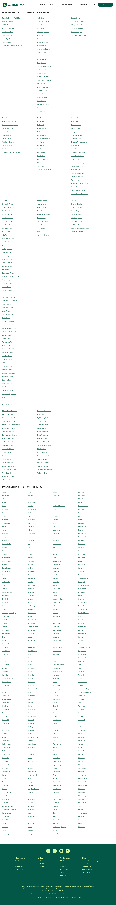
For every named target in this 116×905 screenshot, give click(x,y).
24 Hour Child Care (8, 414)
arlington (5, 537)
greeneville (31, 644)
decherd (5, 830)
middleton (56, 589)
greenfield (31, 647)
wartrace (81, 761)
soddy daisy (82, 602)
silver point (82, 589)
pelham (55, 754)
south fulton (82, 609)
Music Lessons (41, 73)
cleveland (5, 730)
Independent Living (77, 163)
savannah (81, 558)
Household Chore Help (44, 442)
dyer (29, 516)
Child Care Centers (9, 411)
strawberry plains (84, 647)
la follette (31, 799)
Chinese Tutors (7, 259)
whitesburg (82, 796)
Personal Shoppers (43, 463)
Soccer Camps (41, 94)
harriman (31, 661)
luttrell (55, 520)
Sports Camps (41, 101)
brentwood (6, 633)
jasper (30, 758)
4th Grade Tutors (7, 214)
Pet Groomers (41, 163)
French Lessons (42, 56)
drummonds (32, 509)
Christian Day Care (77, 204)
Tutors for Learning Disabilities (12, 45)
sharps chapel (83, 578)
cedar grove (6, 682)
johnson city (32, 771)
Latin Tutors (6, 311)
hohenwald (31, 709)
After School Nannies (9, 121)
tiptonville (81, 699)
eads (29, 523)
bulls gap (5, 654)
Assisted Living (76, 128)
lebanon (30, 820)
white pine (81, 789)
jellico (30, 765)
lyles (54, 526)
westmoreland (83, 778)
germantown (32, 613)
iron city (30, 740)
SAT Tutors (5, 363)
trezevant (81, 720)
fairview (30, 564)
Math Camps (6, 452)
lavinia (30, 813)
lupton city (56, 516)
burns (4, 658)
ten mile (81, 685)
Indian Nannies (7, 132)
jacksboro (31, 747)
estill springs (32, 551)
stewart (81, 644)
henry (30, 692)
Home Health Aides (77, 156)
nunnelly (56, 696)
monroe (55, 613)
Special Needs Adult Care (79, 194)
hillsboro (31, 702)
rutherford (82, 537)
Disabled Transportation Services (82, 142)
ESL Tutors (5, 269)
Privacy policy (19, 869)
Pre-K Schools (6, 473)
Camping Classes (42, 42)
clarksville (5, 727)
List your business (87, 864)
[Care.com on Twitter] (55, 851)
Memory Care (75, 170)
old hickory (57, 720)
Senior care (63, 875)
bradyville (5, 630)
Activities (40, 18)
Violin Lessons (7, 397)
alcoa (4, 506)
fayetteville (31, 571)
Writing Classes (42, 111)
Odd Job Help (41, 449)
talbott (80, 668)
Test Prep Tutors (7, 390)
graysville (31, 633)
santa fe (81, 547)
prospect (56, 803)
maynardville (57, 561)
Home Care (74, 149)
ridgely (80, 499)
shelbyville (81, 582)
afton (4, 499)
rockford (81, 516)
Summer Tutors (7, 380)
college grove (7, 744)
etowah (30, 558)
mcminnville (57, 575)
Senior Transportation (78, 190)
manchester (57, 544)
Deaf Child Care (7, 35)
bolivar (4, 623)
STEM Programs (42, 90)
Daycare (74, 201)
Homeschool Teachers (9, 301)
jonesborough (32, 775)
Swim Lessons (7, 383)
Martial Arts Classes (43, 70)
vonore (80, 747)
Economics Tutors (8, 273)
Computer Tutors (7, 266)
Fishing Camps (41, 52)
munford (56, 654)
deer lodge (6, 834)
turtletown (82, 730)
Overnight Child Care (9, 466)
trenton (80, 716)
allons (4, 516)
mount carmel (57, 640)
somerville (81, 606)
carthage (5, 671)
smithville (81, 592)
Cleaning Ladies (42, 204)
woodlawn (81, 827)
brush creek (6, 651)
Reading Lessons (42, 87)
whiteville (81, 799)
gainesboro (31, 595)
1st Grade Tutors (7, 204)
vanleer (80, 744)
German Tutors (7, 294)
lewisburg (31, 830)
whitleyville (82, 803)
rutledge (81, 540)
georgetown (32, 609)
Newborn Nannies (8, 142)
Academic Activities (43, 21)
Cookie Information (76, 897)
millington (56, 602)
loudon (55, 509)
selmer (80, 561)
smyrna (80, 595)
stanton (81, 640)
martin (55, 547)
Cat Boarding (41, 125)
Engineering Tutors (8, 280)
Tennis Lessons (7, 387)
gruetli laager (32, 651)
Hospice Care (75, 159)
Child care (63, 866)
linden (55, 499)
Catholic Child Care (8, 428)
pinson (55, 775)
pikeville (55, 768)
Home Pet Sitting (42, 159)
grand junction (33, 627)
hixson (30, 706)
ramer (55, 816)
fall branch (31, 568)
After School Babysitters (79, 21)
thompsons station (84, 692)
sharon (80, 575)
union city (81, 737)
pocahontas (57, 789)
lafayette (31, 806)
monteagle (56, 616)
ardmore (5, 533)
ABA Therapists (7, 21)
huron (30, 734)
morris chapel (57, 623)
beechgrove (6, 575)
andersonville (6, 523)
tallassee (81, 671)
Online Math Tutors (8, 325)
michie (55, 585)
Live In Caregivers (77, 166)
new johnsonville (59, 665)
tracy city (81, 709)
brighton (5, 637)
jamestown (31, 754)
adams (4, 492)
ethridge (30, 554)
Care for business (87, 866)
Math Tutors (6, 318)
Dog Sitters (40, 149)
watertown (82, 768)
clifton (4, 734)
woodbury (81, 823)
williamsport (82, 813)
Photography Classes (44, 80)
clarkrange (6, 723)
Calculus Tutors (7, 252)
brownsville (6, 644)
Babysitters (75, 18)
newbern (56, 675)
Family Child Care (8, 438)
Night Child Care (7, 463)
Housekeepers (42, 201)
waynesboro (82, 775)
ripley (80, 502)
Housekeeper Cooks (43, 214)
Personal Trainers (42, 466)
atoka (4, 551)
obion (55, 713)
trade (80, 713)
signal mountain (83, 585)
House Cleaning (42, 207)
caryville (5, 675)
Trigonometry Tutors (9, 394)
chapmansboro (7, 699)
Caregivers (74, 132)
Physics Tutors (7, 338)
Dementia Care (76, 138)
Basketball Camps (43, 39)
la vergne (31, 803)
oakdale (55, 702)
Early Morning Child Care (10, 435)
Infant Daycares (76, 218)
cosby (4, 778)
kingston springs (33, 789)
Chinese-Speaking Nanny (10, 125)
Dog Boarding (41, 135)
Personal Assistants (43, 456)
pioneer (55, 778)
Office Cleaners (42, 452)
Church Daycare (76, 207)
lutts (54, 523)
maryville (56, 551)
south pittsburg (83, 613)
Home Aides (75, 145)
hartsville (31, 675)
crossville (5, 799)
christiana (5, 713)
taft (79, 665)
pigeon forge (57, 765)
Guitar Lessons (41, 59)
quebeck (56, 813)
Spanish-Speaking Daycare (80, 228)
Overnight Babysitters (78, 35)
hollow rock (32, 716)
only (54, 734)
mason (55, 558)
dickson (30, 495)
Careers (17, 864)
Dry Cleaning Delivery (44, 418)
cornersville (6, 771)
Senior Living (75, 187)
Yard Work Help (42, 473)
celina (4, 689)
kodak (30, 796)
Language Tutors (7, 307)
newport (56, 678)
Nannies (5, 118)
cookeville (5, 761)
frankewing (31, 578)
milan (55, 595)
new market (57, 668)
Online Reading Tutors (9, 328)
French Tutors (6, 287)
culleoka (5, 803)
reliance (56, 830)
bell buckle (6, 582)
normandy (56, 689)
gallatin (30, 599)
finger (30, 575)
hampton (31, 658)
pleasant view (57, 785)
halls (29, 654)
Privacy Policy (48, 897)
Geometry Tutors (7, 290)
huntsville (31, 730)
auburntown (6, 558)
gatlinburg (31, 606)
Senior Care (75, 118)
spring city (82, 627)
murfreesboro (57, 658)
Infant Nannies (7, 135)
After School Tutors (8, 238)
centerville (5, 692)
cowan (4, 789)
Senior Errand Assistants (45, 469)
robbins (81, 509)
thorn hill (81, 696)
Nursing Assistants (77, 173)
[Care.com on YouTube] (61, 851)
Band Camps (41, 35)
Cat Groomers (41, 128)
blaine (4, 609)
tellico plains (82, 682)
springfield (82, 633)
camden (5, 668)
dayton (4, 823)
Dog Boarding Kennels (44, 138)
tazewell (81, 675)
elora (29, 537)
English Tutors (7, 283)
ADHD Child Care (8, 25)
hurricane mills (33, 737)
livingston (56, 502)
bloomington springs (9, 613)
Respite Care (75, 180)
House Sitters (41, 211)
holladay (30, 713)
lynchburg (56, 530)
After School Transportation (11, 425)
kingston (30, 785)
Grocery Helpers (42, 428)
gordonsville (32, 623)
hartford (30, 671)
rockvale (81, 520)
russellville (82, 533)
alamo (4, 502)
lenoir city (31, 823)
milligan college (58, 599)
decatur (5, 827)
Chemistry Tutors (8, 256)
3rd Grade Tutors (8, 211)
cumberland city (7, 806)
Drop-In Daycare (76, 211)
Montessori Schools (8, 456)
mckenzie (56, 571)
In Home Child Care (8, 442)
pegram (55, 751)
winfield (81, 820)
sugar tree (82, 651)
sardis (80, 551)
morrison (56, 627)
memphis (56, 582)
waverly (81, 771)
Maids (39, 231)
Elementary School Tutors (10, 276)
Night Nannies (7, 145)
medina (55, 578)
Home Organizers (42, 431)
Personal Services (44, 411)
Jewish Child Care (8, 449)
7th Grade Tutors (7, 225)
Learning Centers (8, 314)
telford (80, 678)
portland (56, 792)
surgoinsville (82, 658)
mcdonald (56, 564)
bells (3, 585)
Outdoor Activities (43, 77)
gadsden (31, 592)
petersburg (56, 758)
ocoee (55, 716)
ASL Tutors (5, 235)
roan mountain (83, 506)
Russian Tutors (7, 359)
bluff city (5, 620)
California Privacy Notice (62, 897)
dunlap (30, 513)
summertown (82, 654)
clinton (4, 737)
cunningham (6, 813)
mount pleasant (58, 647)
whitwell (81, 806)
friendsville (31, 589)
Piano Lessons (41, 83)
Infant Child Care (7, 445)
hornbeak (31, 720)
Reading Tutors (7, 356)
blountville (5, 616)
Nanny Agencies (7, 459)
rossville (81, 530)
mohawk (56, 609)
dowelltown (32, 502)
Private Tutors (6, 345)
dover (30, 499)
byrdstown (5, 665)
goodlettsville (32, 620)
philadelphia (57, 761)
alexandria (5, 509)
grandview (31, 630)
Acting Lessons (42, 25)
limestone (56, 495)
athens (4, 547)
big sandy (5, 602)
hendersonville (33, 689)
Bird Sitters (40, 121)
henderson (31, 685)
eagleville (31, 526)
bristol (4, 640)
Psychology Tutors (8, 352)
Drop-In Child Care (8, 431)
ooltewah (56, 737)
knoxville (30, 792)
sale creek (81, 544)
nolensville (56, 685)
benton (4, 589)
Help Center (41, 866)
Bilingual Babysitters (78, 25)
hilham (30, 699)
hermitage (31, 696)
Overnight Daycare (77, 221)
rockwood (81, 523)
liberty (55, 492)
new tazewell (57, 671)
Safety (39, 861)
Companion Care (76, 135)
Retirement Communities (79, 183)
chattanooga (6, 709)
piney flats (56, 771)
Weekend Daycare (77, 231)
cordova (5, 768)
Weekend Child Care (8, 480)
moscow (56, 633)
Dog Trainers (41, 152)
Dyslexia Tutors (7, 42)
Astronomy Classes (43, 32)
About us (17, 861)
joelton (30, 768)
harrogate (31, 668)
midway (55, 592)
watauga (81, 765)
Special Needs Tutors (9, 373)
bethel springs (7, 592)
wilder (80, 809)
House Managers (42, 435)
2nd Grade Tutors (8, 207)
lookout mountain (59, 506)
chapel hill (5, 696)
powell (55, 796)
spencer (81, 623)
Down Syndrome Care (9, 39)
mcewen (56, 568)
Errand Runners (42, 421)
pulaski (55, 806)
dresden (30, 506)
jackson (30, 751)
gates (30, 602)
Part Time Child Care (9, 469)
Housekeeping (41, 218)
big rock (5, 599)
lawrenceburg (32, 816)
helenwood (31, 682)
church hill (5, 720)
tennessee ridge (84, 689)
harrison (30, 665)
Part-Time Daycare (77, 225)
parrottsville (57, 744)
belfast (4, 578)
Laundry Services (42, 221)
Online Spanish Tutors (9, 332)
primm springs (58, 799)
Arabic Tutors (6, 245)
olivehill (55, 723)
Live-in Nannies (7, 138)
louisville (56, 513)
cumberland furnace (9, 809)
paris (54, 740)
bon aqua (5, 627)
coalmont (5, 740)
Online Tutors (6, 335)
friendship (31, 585)
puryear (55, 809)
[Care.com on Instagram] (68, 851)
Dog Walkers (41, 156)
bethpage (5, 595)
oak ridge (56, 699)
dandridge (5, 820)
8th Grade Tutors (7, 228)
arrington (5, 540)
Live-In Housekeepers (44, 225)
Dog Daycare (41, 142)
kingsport (31, 782)
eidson (30, 530)
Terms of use (19, 866)
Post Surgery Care (77, 176)
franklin (30, 582)
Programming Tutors (9, 349)
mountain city (57, 651)
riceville (56, 834)
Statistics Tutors (7, 376)
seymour (81, 571)
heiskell (30, 678)
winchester (82, 816)
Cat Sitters (40, 132)
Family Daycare (76, 214)
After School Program (9, 421)
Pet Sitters (40, 166)
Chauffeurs (40, 414)
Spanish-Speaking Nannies (11, 152)
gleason (30, 616)
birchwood (5, 606)
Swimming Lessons (43, 104)
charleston (5, 702)
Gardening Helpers (43, 425)
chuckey (5, 716)
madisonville (57, 540)
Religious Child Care (8, 476)
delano (30, 492)
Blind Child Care (7, 32)
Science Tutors (7, 366)
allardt (4, 513)
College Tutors (7, 263)
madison (56, 537)
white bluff (82, 782)
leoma (30, 827)
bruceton (5, 647)
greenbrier (31, 640)
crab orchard (6, 792)
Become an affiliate (87, 869)
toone (80, 702)
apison (4, 530)
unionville (81, 740)
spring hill (81, 630)
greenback (31, 637)
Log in (93, 5)
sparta (80, 616)
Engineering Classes (43, 49)
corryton (5, 775)
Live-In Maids (41, 228)
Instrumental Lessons (44, 66)
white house (82, 785)
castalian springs (8, 678)
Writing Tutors (7, 404)
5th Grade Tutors (7, 218)
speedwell (81, 620)
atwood (4, 554)
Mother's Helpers (76, 32)
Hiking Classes (41, 63)
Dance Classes (41, 45)
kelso (29, 778)
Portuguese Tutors (8, 342)
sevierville (81, 564)
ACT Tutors (6, 231)
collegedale (6, 747)
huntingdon (31, 727)
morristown (57, 630)
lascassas (31, 809)
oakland (55, 709)
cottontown (6, 782)
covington (5, 785)
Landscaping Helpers (44, 445)
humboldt (31, 723)
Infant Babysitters (77, 28)
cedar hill (5, 685)
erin (29, 544)
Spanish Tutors (7, 370)
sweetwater (82, 661)
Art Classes (40, 28)
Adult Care (74, 121)
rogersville (82, 526)
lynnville (56, 533)
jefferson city (32, 761)
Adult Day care (76, 125)
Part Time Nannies (8, 149)
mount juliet (57, 644)
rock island (82, 513)
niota (55, 682)
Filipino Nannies (7, 128)
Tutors (4, 201)
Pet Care (40, 118)
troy (79, 723)
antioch (4, 526)
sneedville (81, 599)
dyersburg (31, 520)
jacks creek (32, 744)
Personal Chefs (42, 459)
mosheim (56, 637)
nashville (56, 661)
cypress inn (6, 816)
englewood (31, 540)
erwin (29, 547)
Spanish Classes (42, 97)
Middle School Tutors (9, 321)
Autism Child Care (8, 28)
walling (80, 754)
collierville (5, 751)
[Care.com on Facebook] (48, 851)
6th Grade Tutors (7, 221)
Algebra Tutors (7, 242)
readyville (56, 820)
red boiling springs (59, 827)
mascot (55, 554)
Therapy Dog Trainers (44, 170)
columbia (5, 758)
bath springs (6, 561)
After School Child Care (10, 418)
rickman (81, 492)
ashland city (6, 544)
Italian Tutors (6, 304)
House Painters (42, 438)
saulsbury (81, 554)
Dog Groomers (41, 145)
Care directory (86, 872)
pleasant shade (58, 782)
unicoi (80, 734)
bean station (6, 568)
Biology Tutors (7, 249)
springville (81, 637)
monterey (56, 620)
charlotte (5, 706)
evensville (31, 561)
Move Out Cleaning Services (46, 235)
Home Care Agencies (78, 152)
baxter (4, 564)
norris (55, 692)
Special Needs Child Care (12, 18)
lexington (31, 834)
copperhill (5, 765)
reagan (55, 823)
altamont (5, 520)
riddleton (81, 495)
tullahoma (81, 727)
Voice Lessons (41, 108)
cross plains (6, 796)
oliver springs (57, 727)
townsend (81, 706)
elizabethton (32, 533)
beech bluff (6, 571)
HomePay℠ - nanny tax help (90, 861)
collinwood (6, 754)
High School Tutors (8, 297)
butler (4, 661)
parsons (55, 747)
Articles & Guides (42, 864)
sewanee (81, 568)
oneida (55, 730)
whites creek (82, 792)
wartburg (81, 758)
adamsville (6, 495)
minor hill (56, 606)
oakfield (56, 706)
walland (81, 751)
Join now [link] (105, 5)
